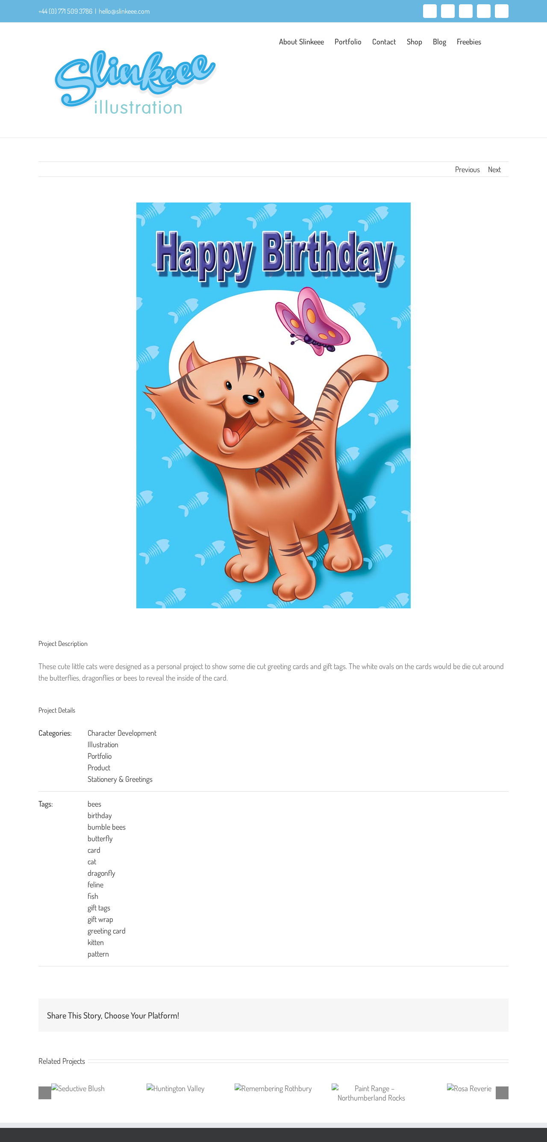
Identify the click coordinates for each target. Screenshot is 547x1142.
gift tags (99, 907)
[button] (495, 41)
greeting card (107, 930)
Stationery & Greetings (120, 779)
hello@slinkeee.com (124, 11)
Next (494, 169)
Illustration (103, 744)
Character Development (122, 732)
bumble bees (107, 826)
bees (94, 803)
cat (92, 861)
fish (93, 896)
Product (99, 767)
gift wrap (100, 919)
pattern (98, 953)
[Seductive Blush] (78, 1088)
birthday (100, 815)
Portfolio (100, 755)
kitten (96, 942)
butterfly (100, 838)
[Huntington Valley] (176, 1088)
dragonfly (101, 873)
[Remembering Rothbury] (273, 1088)
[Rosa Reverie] (469, 1088)
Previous (467, 169)
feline (95, 884)
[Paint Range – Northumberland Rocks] (371, 1092)
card (94, 849)
